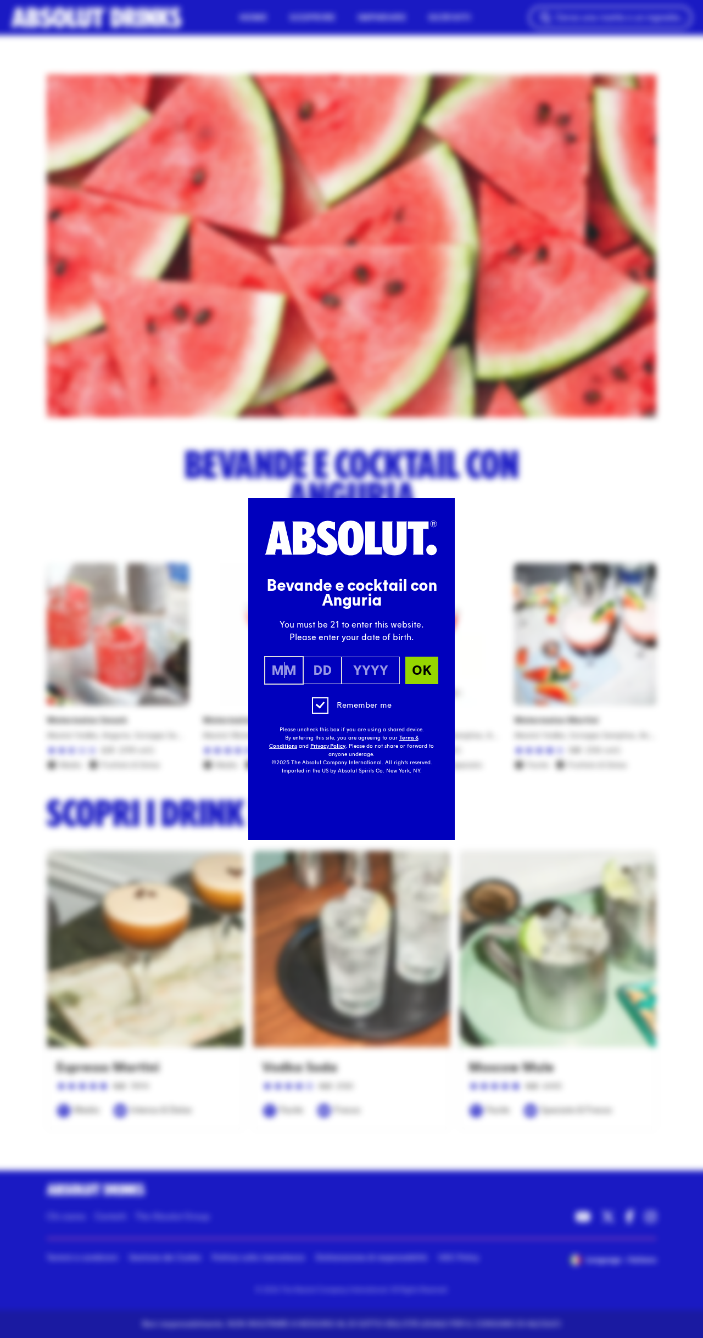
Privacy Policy (327, 746)
